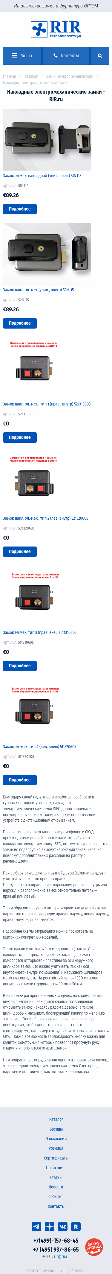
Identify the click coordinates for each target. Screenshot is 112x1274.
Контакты (56, 1206)
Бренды (56, 1129)
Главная (9, 76)
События (56, 1196)
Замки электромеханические (70, 76)
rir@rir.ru (62, 1256)
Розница (56, 1148)
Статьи (56, 1177)
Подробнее (20, 209)
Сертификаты (56, 1158)
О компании (56, 1138)
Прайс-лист (56, 1167)
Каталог (31, 76)
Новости (56, 1187)
